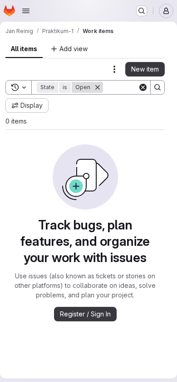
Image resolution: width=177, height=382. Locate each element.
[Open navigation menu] (26, 11)
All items (24, 49)
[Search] (157, 87)
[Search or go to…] (141, 10)
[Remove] (97, 87)
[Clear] (143, 87)
